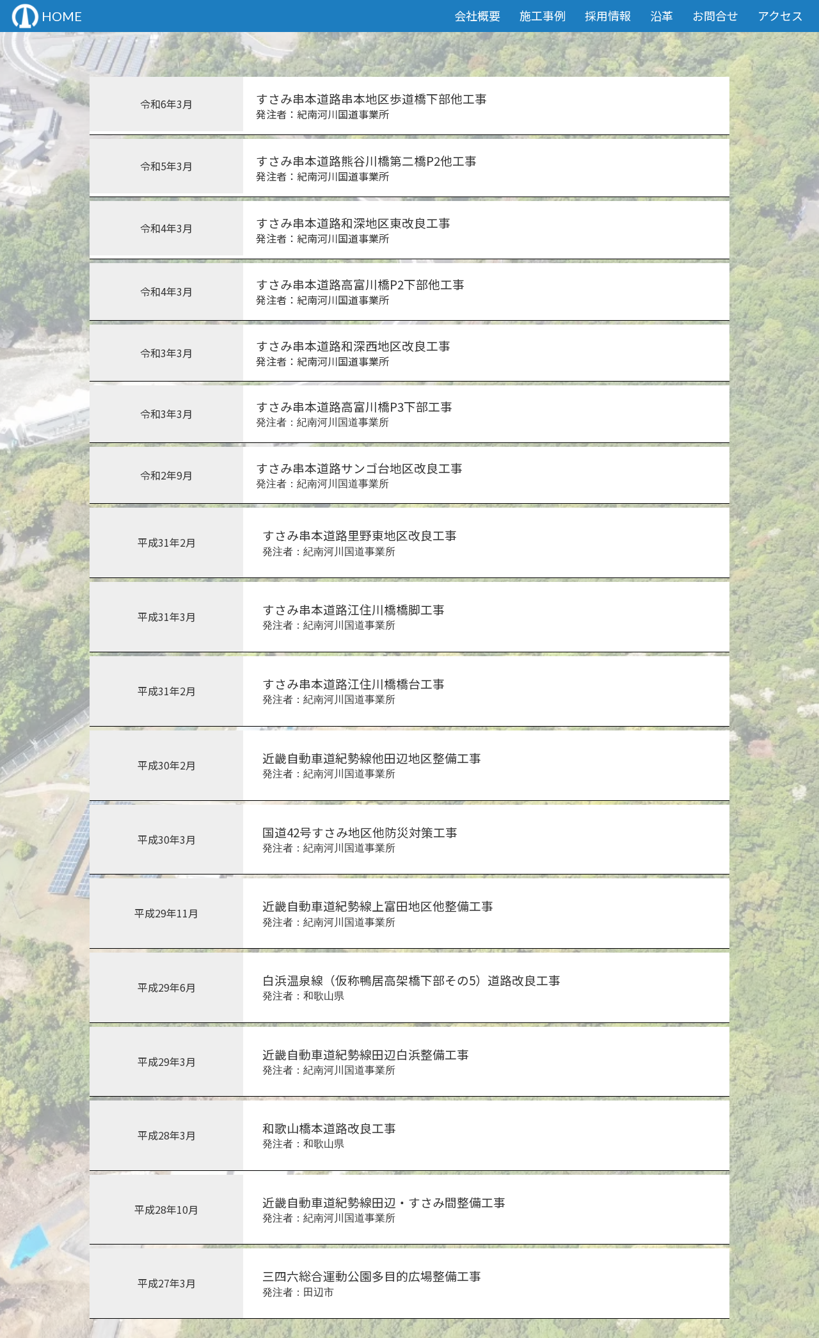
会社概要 (477, 16)
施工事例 (543, 16)
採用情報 (608, 16)
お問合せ (715, 16)
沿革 (661, 16)
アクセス (780, 16)
